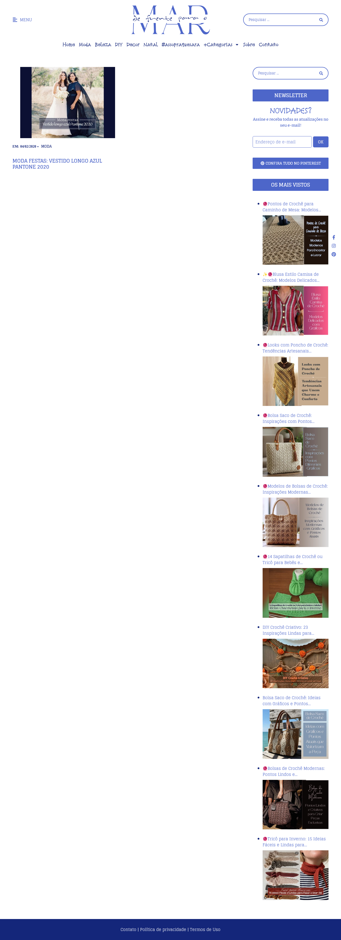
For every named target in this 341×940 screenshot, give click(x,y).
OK (321, 141)
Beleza (103, 44)
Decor (133, 44)
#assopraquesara (181, 44)
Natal (151, 44)
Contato (268, 44)
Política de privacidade (163, 929)
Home (69, 44)
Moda (85, 44)
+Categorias (218, 44)
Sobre (249, 44)
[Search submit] (321, 20)
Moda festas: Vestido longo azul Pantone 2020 (57, 163)
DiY (119, 44)
